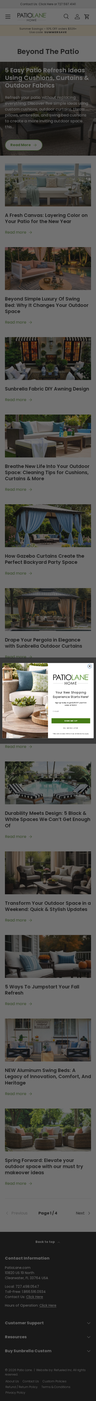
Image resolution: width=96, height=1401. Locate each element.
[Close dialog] (90, 666)
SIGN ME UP (70, 720)
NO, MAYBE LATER (70, 728)
